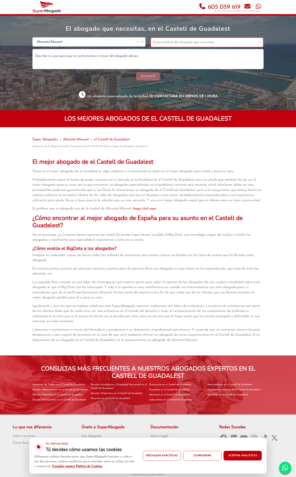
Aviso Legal (255, 11)
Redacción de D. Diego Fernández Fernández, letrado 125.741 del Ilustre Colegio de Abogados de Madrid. (89, 146)
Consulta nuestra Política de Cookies (77, 466)
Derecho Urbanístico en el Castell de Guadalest (117, 393)
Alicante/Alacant (76, 139)
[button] (138, 42)
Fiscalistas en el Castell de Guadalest (169, 389)
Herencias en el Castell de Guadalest (169, 395)
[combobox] (85, 42)
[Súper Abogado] (46, 7)
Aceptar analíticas (242, 455)
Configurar (202, 455)
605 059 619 (223, 7)
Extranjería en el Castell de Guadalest (170, 384)
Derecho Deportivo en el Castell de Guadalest (57, 395)
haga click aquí (144, 208)
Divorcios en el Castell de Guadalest (110, 398)
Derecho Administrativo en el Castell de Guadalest (60, 389)
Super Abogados (45, 139)
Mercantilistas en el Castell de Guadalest (230, 384)
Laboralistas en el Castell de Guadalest (170, 400)
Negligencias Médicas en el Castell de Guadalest (234, 389)
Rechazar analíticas (162, 455)
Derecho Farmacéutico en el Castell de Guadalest (59, 400)
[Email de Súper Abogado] (247, 7)
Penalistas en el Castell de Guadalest (228, 395)
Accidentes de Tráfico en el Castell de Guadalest (58, 384)
